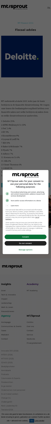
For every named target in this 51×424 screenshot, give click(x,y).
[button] (26, 205)
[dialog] (26, 212)
